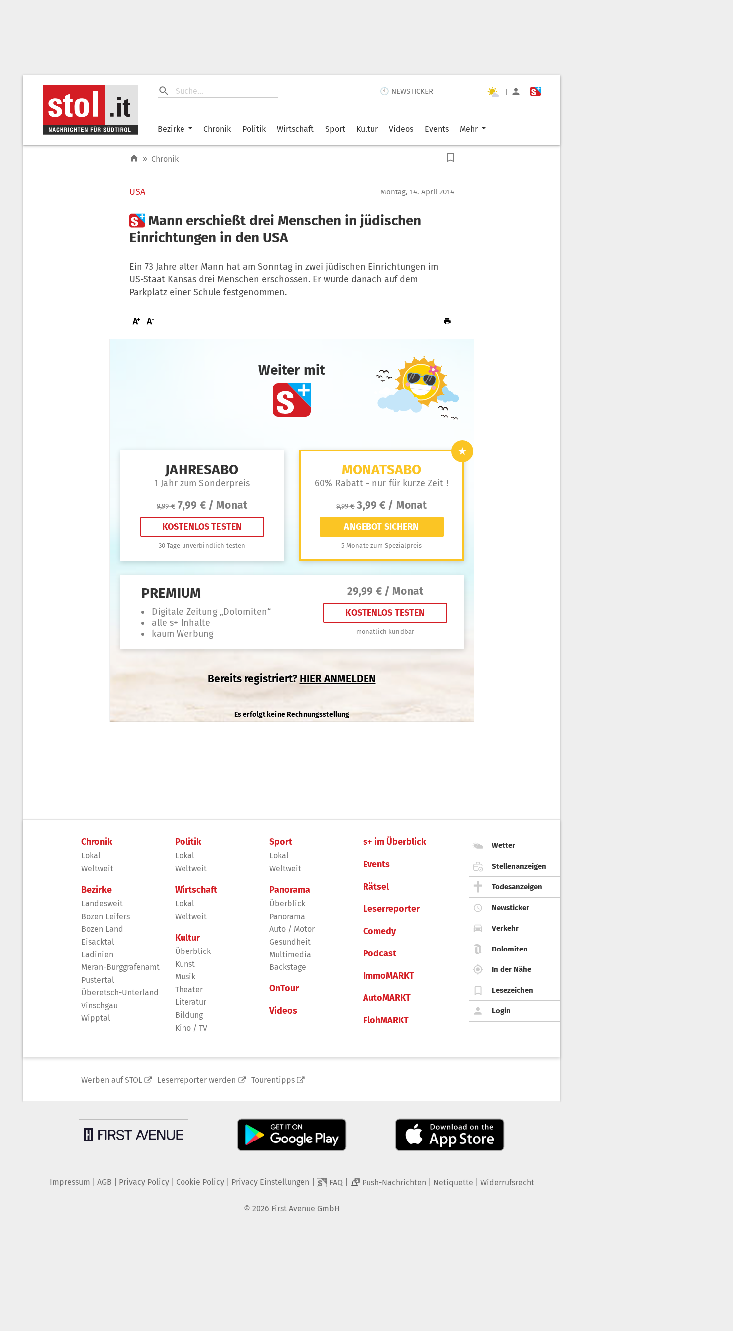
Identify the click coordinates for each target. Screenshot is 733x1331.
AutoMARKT (387, 998)
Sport (335, 129)
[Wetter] (493, 91)
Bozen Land (102, 929)
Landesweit (102, 903)
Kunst (185, 964)
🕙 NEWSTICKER (406, 91)
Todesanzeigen (517, 886)
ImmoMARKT (388, 976)
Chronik (217, 129)
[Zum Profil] (516, 91)
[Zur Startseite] (134, 158)
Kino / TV (191, 1028)
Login (501, 1010)
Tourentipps (273, 1080)
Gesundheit (290, 942)
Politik (254, 129)
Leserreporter (391, 909)
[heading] (291, 229)
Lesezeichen (512, 990)
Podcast (379, 954)
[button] (450, 157)
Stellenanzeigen (519, 866)
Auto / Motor (292, 929)
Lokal (91, 855)
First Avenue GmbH (305, 1208)
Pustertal (97, 980)
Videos (401, 129)
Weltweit (97, 868)
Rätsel (376, 887)
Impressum (70, 1182)
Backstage (287, 967)
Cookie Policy (200, 1182)
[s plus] (535, 91)
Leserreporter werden (196, 1080)
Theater (189, 989)
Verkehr (505, 928)
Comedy (379, 931)
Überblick (193, 951)
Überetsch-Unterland (120, 992)
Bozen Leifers (105, 916)
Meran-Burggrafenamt (120, 967)
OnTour (284, 988)
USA (137, 192)
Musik (185, 976)
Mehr (469, 129)
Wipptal (95, 1018)
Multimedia (290, 954)
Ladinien (97, 954)
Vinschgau (99, 1005)
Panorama (289, 890)
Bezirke (171, 129)
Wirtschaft (295, 129)
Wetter (503, 845)
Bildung (189, 1015)
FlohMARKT (386, 1020)
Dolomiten (510, 949)
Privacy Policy (144, 1182)
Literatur (190, 1002)
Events (437, 129)
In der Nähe (511, 969)
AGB (104, 1182)
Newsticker (510, 907)
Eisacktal (97, 942)
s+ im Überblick (394, 842)
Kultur (367, 129)
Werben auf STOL (111, 1080)
